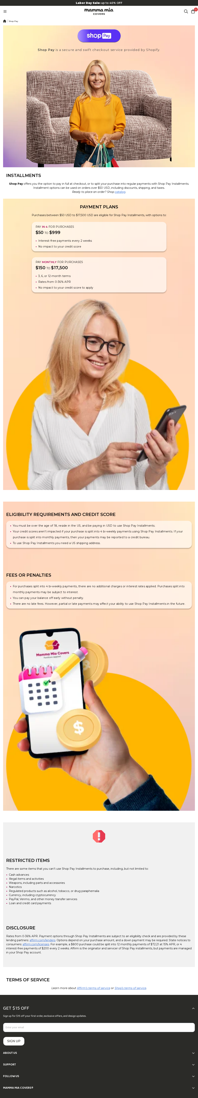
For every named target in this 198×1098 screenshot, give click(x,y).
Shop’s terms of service (130, 988)
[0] (193, 11)
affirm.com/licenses (36, 944)
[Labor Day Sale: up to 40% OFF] (99, 3)
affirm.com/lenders (42, 940)
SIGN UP (13, 1041)
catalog (120, 192)
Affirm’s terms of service (93, 988)
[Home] (4, 21)
